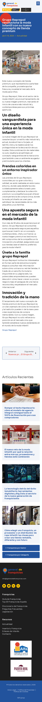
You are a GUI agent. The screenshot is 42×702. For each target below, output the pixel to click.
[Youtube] (9, 586)
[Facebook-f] (4, 586)
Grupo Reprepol (9, 330)
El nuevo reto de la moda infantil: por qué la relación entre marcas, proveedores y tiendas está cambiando (19, 453)
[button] (21, 548)
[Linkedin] (13, 586)
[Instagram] (18, 586)
